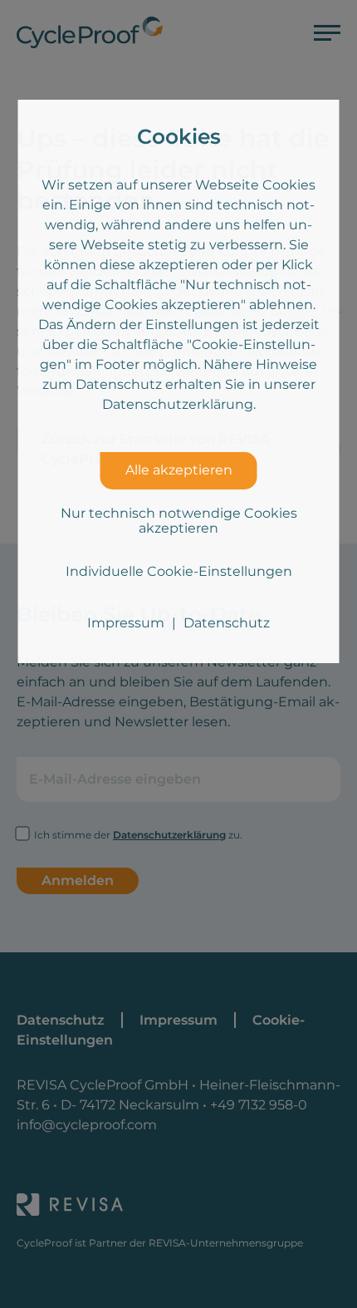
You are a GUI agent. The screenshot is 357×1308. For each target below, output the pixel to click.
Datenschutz (226, 623)
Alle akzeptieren (178, 470)
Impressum (125, 623)
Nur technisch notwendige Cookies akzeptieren (179, 520)
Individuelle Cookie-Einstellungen (179, 571)
